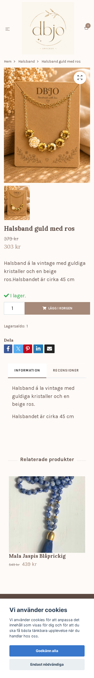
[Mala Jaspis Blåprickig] (47, 514)
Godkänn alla (47, 651)
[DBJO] (48, 28)
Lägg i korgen (60, 308)
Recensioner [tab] (66, 370)
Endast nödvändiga (47, 664)
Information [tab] (27, 370)
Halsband (26, 61)
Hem (7, 61)
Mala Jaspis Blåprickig (37, 556)
